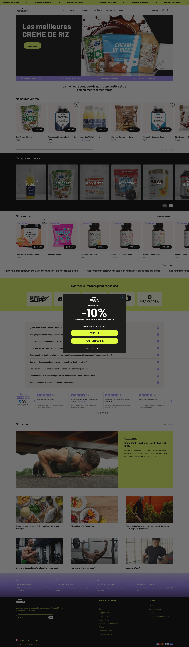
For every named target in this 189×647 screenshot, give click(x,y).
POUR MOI (95, 333)
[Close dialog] (123, 296)
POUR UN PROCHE (95, 340)
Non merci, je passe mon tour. (94, 348)
